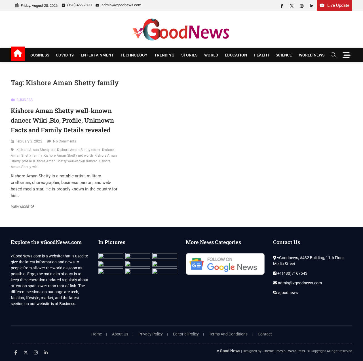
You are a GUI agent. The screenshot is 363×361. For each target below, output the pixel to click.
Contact (265, 334)
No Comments (64, 141)
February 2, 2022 (29, 141)
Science (284, 55)
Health (261, 55)
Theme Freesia (274, 351)
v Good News (228, 351)
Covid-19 (65, 55)
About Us (120, 334)
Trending (164, 55)
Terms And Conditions (228, 334)
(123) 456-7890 (79, 5)
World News (312, 55)
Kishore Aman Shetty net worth (68, 156)
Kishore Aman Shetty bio (36, 150)
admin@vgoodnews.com (121, 5)
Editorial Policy (186, 334)
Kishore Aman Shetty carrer (78, 150)
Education (236, 55)
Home (96, 334)
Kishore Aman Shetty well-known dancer (65, 161)
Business (39, 55)
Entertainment (97, 55)
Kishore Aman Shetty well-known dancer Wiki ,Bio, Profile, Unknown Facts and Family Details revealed (62, 120)
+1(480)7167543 (292, 273)
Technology (134, 55)
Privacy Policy (150, 334)
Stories (189, 55)
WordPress (296, 351)
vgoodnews (287, 292)
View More (22, 206)
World (211, 55)
